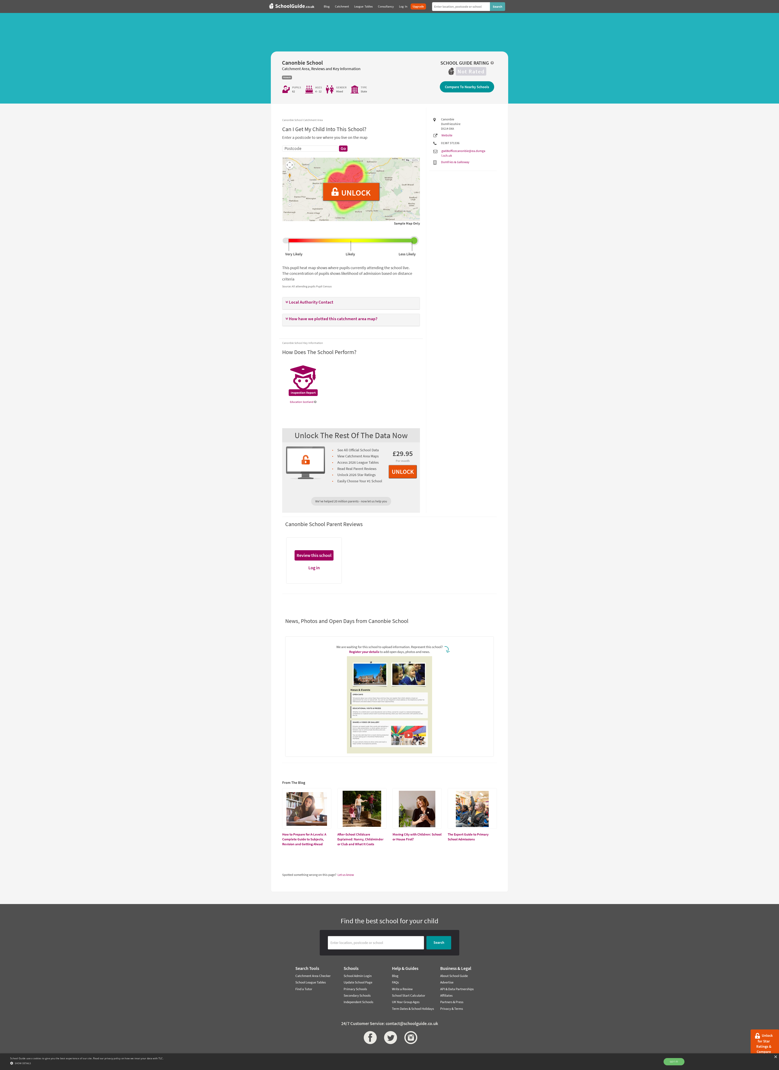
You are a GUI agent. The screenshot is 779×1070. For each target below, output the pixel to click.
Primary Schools (355, 989)
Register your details (364, 651)
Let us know (346, 875)
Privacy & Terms (451, 1008)
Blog (395, 976)
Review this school (314, 555)
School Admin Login (358, 976)
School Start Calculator (408, 995)
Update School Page (358, 982)
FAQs (395, 982)
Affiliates (446, 995)
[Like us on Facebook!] (369, 1037)
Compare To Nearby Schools (467, 87)
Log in (314, 567)
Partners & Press (451, 1002)
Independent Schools (358, 1002)
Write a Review (402, 989)
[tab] (351, 303)
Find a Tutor (303, 989)
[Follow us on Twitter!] (389, 1037)
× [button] (775, 1056)
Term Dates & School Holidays (413, 1008)
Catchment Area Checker (313, 976)
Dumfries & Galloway (455, 162)
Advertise (446, 982)
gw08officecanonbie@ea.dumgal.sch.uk (463, 153)
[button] (351, 302)
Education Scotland (302, 402)
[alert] (389, 1061)
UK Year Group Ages (406, 1002)
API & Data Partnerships (457, 989)
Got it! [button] (674, 1061)
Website (446, 135)
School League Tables (310, 982)
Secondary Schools (357, 995)
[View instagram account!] (409, 1037)
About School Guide (454, 976)
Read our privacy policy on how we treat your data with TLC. (128, 1058)
